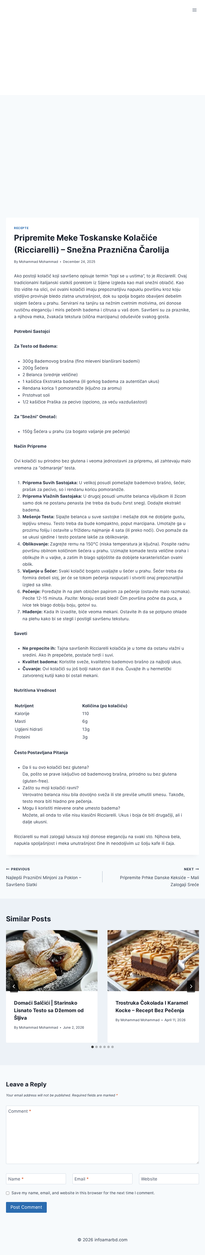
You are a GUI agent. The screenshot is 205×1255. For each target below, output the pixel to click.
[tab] (92, 1047)
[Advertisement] (102, 58)
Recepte (21, 228)
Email (81, 1178)
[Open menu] (194, 10)
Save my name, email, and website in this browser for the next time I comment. (83, 1192)
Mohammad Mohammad (38, 262)
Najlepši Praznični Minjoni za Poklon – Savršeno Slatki (43, 877)
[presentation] (52, 960)
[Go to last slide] (14, 986)
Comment (19, 1111)
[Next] (191, 986)
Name (16, 1178)
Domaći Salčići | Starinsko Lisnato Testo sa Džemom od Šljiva (49, 1010)
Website (149, 1178)
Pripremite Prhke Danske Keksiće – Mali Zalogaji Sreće (159, 877)
